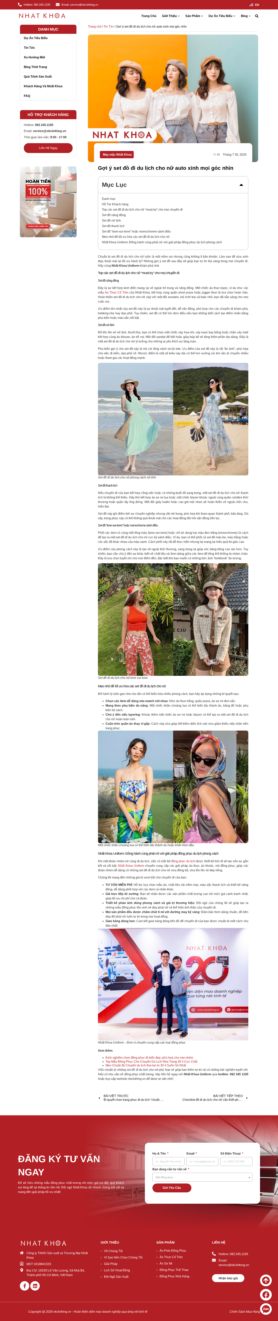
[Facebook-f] (24, 1286)
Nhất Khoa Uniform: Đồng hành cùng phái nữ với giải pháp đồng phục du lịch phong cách (162, 242)
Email (190, 1153)
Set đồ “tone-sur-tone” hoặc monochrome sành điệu (136, 231)
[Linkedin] (35, 1286)
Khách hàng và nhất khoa (43, 86)
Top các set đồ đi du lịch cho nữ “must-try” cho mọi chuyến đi (142, 209)
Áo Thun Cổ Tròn (116, 292)
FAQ (27, 95)
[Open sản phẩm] (202, 16)
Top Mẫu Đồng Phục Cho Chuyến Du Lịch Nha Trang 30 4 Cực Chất (151, 1061)
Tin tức (29, 47)
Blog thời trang (35, 67)
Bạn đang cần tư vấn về (169, 1169)
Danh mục (109, 198)
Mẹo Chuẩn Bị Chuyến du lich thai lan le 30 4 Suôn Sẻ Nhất (146, 1065)
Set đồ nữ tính (111, 220)
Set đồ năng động (114, 215)
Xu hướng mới (34, 57)
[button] (256, 16)
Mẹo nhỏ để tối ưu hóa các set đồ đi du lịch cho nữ (136, 236)
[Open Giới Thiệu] (179, 16)
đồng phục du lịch (183, 861)
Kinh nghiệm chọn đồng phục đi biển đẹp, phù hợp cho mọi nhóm (149, 1057)
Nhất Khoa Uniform (131, 865)
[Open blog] (250, 16)
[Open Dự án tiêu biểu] (234, 16)
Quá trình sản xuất (38, 76)
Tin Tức (109, 26)
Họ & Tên (159, 1153)
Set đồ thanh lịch (113, 226)
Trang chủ (94, 26)
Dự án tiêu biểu (36, 38)
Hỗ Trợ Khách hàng (115, 204)
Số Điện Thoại (230, 1153)
